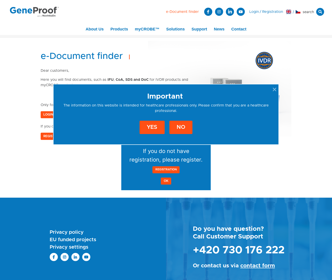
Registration (166, 169)
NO (181, 127)
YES (152, 127)
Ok (166, 181)
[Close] (274, 89)
